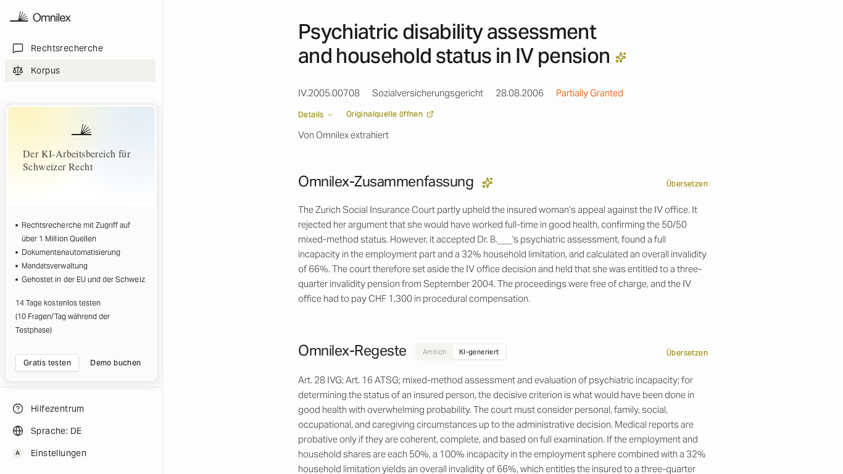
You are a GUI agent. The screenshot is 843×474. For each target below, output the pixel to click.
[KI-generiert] (621, 57)
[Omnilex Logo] (40, 17)
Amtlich (435, 351)
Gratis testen (47, 362)
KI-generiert (479, 351)
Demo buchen (115, 362)
